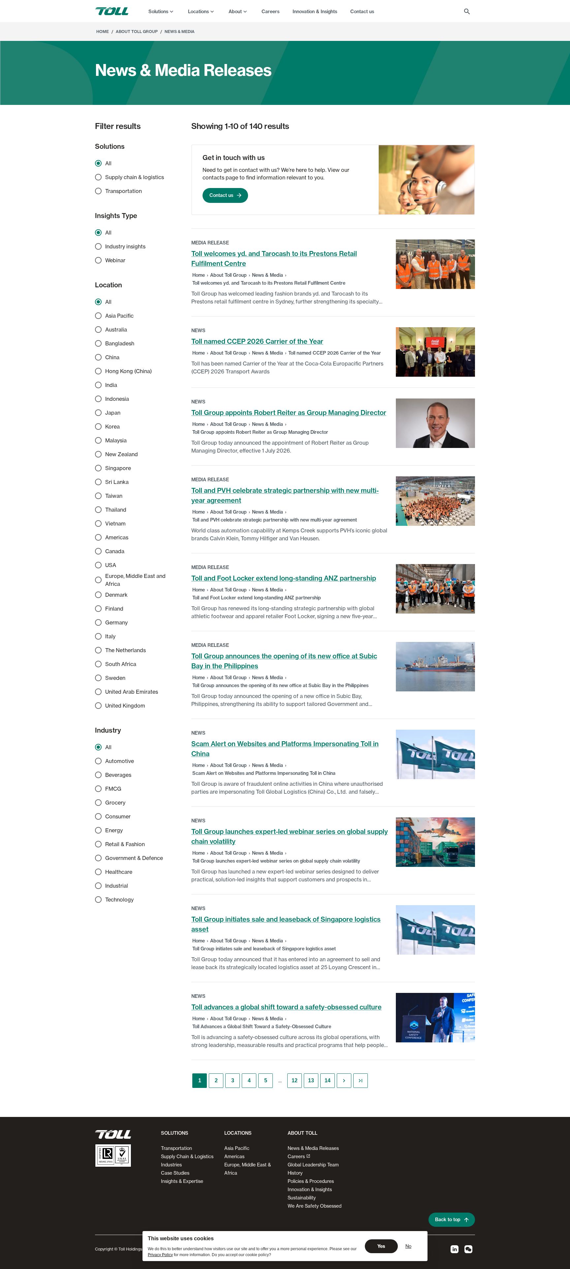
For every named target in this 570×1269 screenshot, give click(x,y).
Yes (381, 1246)
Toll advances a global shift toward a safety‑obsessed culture (286, 1007)
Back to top (447, 1219)
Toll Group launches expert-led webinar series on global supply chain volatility (276, 861)
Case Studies (175, 1173)
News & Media (267, 275)
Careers (296, 1156)
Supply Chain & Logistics (187, 1156)
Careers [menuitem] (270, 12)
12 (295, 1080)
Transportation (176, 1148)
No (408, 1246)
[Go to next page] (344, 1080)
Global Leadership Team (313, 1164)
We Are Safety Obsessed (314, 1206)
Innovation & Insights (310, 1189)
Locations (198, 12)
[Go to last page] (360, 1080)
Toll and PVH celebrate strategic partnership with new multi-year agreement (274, 520)
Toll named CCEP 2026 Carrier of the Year (257, 341)
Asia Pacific (236, 1148)
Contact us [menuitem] (362, 12)
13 (311, 1080)
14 (328, 1080)
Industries (171, 1164)
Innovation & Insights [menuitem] (315, 12)
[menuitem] (161, 11)
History (295, 1173)
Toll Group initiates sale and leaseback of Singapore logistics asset (264, 949)
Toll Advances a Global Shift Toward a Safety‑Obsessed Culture (261, 1027)
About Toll (302, 1133)
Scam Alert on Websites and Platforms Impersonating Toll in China (263, 773)
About (235, 12)
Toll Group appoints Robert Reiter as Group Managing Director (288, 412)
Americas (234, 1156)
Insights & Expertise (182, 1181)
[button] (173, 1135)
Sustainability (302, 1197)
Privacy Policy (160, 1255)
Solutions (158, 12)
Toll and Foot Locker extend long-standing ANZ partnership (283, 578)
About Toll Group (228, 275)
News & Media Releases (313, 1148)
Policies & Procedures (311, 1181)
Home (198, 275)
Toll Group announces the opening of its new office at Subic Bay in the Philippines (280, 685)
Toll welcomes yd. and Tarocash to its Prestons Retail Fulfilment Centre (268, 283)
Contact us (221, 195)
